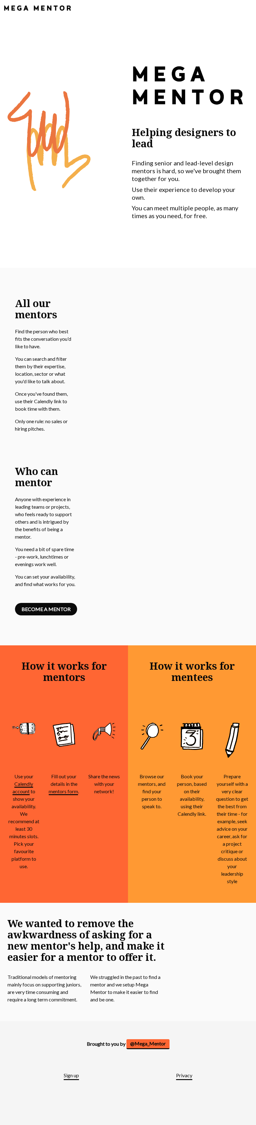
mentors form (63, 791)
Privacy (184, 1075)
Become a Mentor (46, 609)
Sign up (71, 1075)
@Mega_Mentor (148, 1043)
